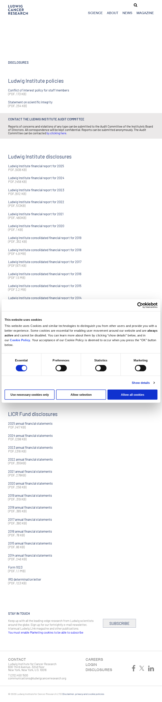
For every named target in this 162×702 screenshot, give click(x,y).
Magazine (145, 13)
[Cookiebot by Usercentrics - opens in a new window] (140, 305)
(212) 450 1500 (19, 675)
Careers (94, 659)
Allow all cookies (132, 394)
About (112, 13)
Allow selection (81, 394)
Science (95, 13)
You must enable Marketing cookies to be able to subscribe (45, 632)
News (127, 13)
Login (91, 664)
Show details (141, 382)
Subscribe (119, 623)
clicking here (58, 133)
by (48, 133)
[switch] (61, 368)
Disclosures (99, 669)
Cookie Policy (20, 340)
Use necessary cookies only (29, 394)
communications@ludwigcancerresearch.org (37, 678)
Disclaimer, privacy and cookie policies (83, 693)
